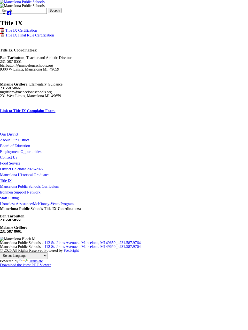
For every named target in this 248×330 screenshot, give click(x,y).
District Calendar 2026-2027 (22, 169)
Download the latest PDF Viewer (25, 265)
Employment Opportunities (20, 152)
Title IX (6, 181)
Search (55, 10)
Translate (36, 261)
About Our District (14, 140)
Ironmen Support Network (20, 192)
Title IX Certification (21, 30)
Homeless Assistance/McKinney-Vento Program (37, 204)
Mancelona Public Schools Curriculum (29, 186)
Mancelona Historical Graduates (24, 175)
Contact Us (8, 157)
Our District (9, 134)
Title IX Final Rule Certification (29, 35)
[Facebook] (9, 13)
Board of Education (15, 146)
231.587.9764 (130, 243)
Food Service (10, 163)
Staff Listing (9, 198)
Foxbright (71, 250)
